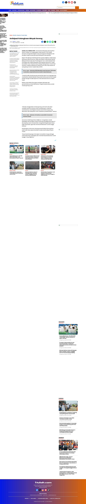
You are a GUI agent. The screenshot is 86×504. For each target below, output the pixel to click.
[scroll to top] (82, 502)
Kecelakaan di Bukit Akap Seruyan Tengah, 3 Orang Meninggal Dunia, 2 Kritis (68, 468)
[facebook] (63, 3)
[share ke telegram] (50, 42)
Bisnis (57, 10)
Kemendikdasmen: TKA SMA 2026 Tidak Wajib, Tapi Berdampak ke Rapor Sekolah (67, 337)
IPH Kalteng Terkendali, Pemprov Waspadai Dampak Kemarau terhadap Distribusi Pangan (67, 431)
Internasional (21, 10)
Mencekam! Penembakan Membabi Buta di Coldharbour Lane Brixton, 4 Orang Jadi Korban (68, 463)
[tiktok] (75, 3)
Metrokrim (32, 10)
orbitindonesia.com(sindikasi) (36, 495)
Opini (49, 10)
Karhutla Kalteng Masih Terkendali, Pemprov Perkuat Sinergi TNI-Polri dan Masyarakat (67, 424)
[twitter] (66, 3)
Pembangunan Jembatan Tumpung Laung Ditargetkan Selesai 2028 (68, 413)
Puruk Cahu (24, 35)
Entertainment (63, 10)
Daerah (27, 10)
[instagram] (69, 3)
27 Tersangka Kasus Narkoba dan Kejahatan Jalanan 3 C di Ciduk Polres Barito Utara (67, 453)
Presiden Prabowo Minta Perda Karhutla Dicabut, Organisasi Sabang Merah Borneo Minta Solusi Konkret (67, 344)
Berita (14, 35)
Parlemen (44, 10)
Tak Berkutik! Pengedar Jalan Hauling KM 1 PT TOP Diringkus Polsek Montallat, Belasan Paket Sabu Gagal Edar (68, 473)
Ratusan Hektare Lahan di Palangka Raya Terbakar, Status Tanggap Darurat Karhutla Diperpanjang (68, 351)
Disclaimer (33, 498)
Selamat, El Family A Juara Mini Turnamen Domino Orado (66, 418)
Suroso (14, 41)
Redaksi (27, 498)
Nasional (14, 10)
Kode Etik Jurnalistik (55, 498)
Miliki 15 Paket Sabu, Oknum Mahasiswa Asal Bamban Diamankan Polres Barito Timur (67, 458)
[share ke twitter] (45, 42)
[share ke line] (53, 42)
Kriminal (53, 10)
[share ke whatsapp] (47, 42)
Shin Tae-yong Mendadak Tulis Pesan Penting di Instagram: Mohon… (55, 12)
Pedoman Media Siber (43, 498)
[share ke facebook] (42, 42)
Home (10, 10)
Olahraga (38, 10)
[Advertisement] (43, 24)
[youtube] (72, 3)
